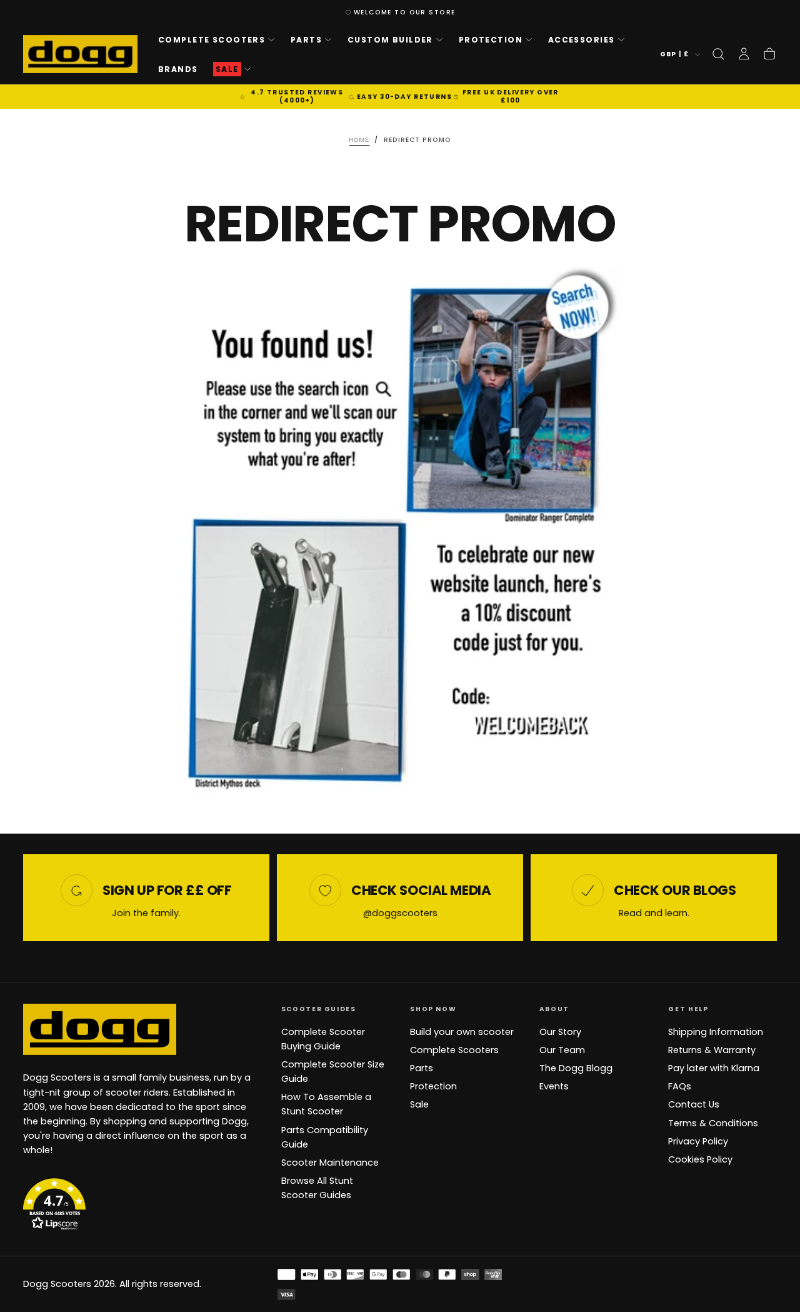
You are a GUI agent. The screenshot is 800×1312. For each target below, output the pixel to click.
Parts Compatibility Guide (324, 1137)
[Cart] (769, 54)
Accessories (581, 39)
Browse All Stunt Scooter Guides (317, 1187)
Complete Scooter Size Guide (332, 1071)
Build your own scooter (462, 1032)
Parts (306, 39)
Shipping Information (715, 1032)
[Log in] (743, 54)
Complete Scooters (211, 39)
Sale (419, 1104)
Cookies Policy (700, 1159)
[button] (718, 54)
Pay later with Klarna (713, 1068)
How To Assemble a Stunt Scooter (326, 1104)
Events (554, 1086)
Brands (178, 68)
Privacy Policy (698, 1141)
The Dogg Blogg (575, 1068)
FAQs (679, 1086)
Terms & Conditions (713, 1123)
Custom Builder (390, 39)
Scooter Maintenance (330, 1162)
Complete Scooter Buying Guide (323, 1039)
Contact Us (693, 1104)
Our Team (562, 1050)
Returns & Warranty (712, 1050)
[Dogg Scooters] (99, 1029)
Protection (490, 39)
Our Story (560, 1032)
